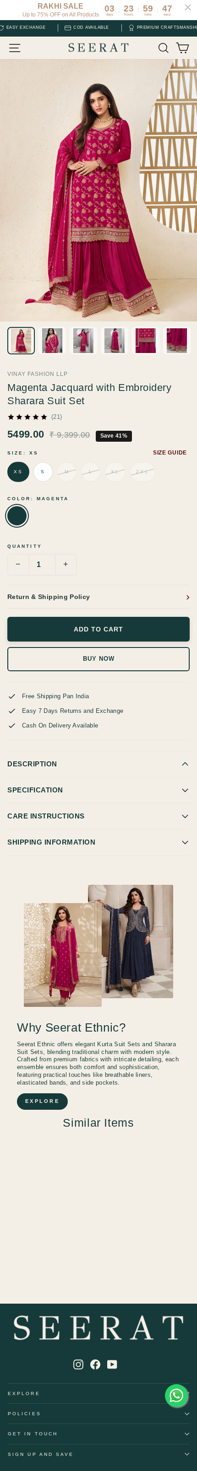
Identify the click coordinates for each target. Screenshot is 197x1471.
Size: (22, 452)
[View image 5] (145, 340)
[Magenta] (17, 515)
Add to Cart (98, 629)
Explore (24, 1393)
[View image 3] (83, 340)
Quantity (24, 546)
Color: (38, 498)
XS (18, 471)
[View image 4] (114, 340)
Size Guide (170, 452)
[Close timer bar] (188, 7)
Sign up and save (41, 1454)
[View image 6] (177, 340)
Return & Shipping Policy (48, 596)
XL (115, 471)
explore (42, 1101)
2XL (142, 471)
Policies (24, 1413)
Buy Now (99, 659)
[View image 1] (21, 340)
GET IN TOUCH (33, 1433)
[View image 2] (52, 340)
